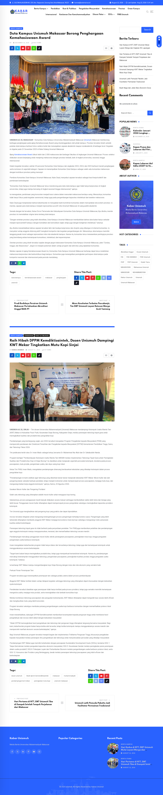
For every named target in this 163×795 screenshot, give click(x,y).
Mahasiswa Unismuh (141, 267)
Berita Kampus (40, 9)
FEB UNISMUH (132, 257)
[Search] (147, 11)
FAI (122, 257)
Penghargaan (61, 278)
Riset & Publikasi (69, 9)
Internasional (51, 15)
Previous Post (22, 300)
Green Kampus (134, 9)
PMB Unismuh (122, 15)
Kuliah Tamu (145, 262)
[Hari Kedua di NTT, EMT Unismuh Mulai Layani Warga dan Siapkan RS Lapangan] (112, 748)
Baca (136, 222)
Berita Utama (138, 127)
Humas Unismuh (18, 350)
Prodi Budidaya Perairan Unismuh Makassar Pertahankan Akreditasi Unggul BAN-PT (31, 306)
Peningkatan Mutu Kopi (42, 681)
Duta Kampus (16, 278)
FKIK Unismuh (145, 257)
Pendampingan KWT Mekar (20, 681)
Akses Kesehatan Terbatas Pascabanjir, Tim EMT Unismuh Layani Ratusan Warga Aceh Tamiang (90, 306)
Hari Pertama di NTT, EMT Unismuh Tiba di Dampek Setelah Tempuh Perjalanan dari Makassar (33, 704)
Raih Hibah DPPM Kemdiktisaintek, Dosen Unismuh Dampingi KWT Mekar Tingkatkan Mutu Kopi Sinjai (135, 69)
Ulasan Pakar (98, 14)
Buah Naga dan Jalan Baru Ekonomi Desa (135, 88)
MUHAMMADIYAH (70, 676)
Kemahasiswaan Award (23, 155)
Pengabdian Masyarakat (89, 9)
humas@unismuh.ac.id (82, 3)
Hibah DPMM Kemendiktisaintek (37, 676)
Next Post (103, 300)
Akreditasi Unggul (127, 252)
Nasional (136, 144)
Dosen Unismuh (16, 676)
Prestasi (121, 9)
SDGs (110, 14)
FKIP (122, 262)
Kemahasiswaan (109, 9)
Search (147, 30)
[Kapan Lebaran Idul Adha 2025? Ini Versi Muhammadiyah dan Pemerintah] (125, 164)
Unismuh (87, 140)
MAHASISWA (126, 267)
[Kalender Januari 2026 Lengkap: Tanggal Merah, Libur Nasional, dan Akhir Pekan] (125, 131)
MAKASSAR (48, 278)
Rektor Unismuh (126, 277)
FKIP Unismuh (133, 262)
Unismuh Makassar (61, 681)
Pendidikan (55, 9)
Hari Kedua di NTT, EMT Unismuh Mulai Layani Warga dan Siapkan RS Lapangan (137, 749)
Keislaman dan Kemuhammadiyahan (74, 15)
